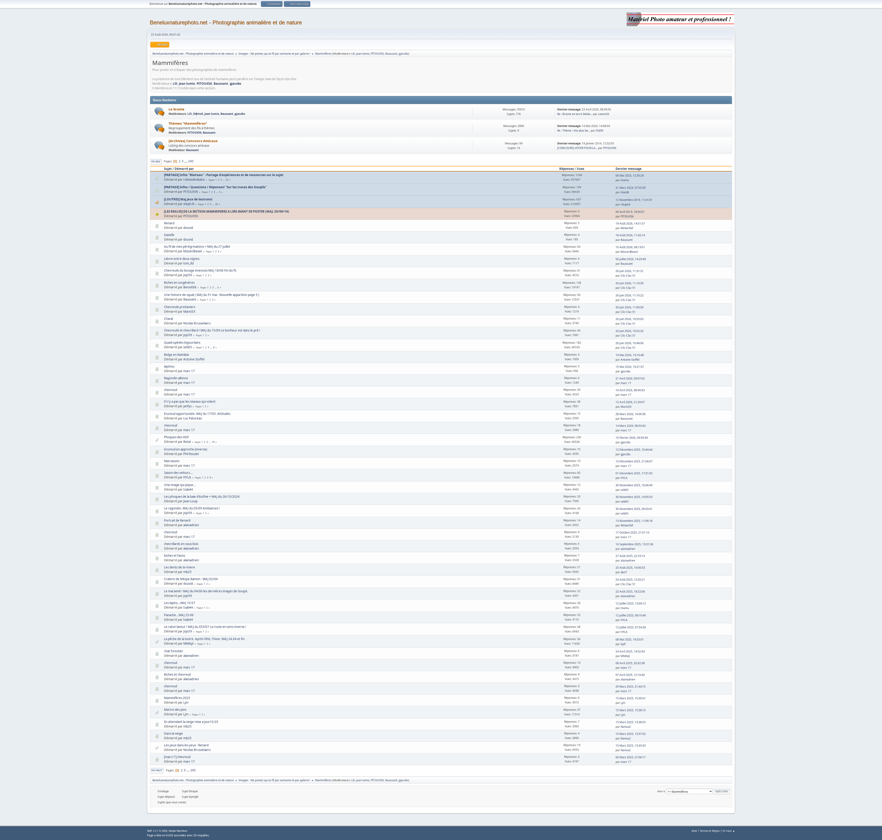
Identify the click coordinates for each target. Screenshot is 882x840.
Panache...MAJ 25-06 (179, 615)
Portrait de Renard (177, 520)
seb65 (187, 347)
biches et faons (174, 555)
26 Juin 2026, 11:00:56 (630, 307)
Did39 (599, 130)
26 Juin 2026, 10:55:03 (630, 319)
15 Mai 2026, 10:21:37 (630, 367)
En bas (155, 161)
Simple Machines (178, 830)
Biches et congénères (179, 283)
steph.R (188, 204)
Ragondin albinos (176, 378)
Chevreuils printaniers (179, 307)
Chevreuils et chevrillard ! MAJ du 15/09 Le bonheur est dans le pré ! (212, 330)
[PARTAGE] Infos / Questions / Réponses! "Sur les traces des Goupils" (215, 187)
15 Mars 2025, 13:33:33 (631, 745)
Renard (169, 223)
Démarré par (184, 169)
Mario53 (189, 311)
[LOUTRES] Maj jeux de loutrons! (188, 199)
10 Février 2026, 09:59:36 (632, 438)
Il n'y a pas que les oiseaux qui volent (189, 401)
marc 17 (189, 371)
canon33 (603, 114)
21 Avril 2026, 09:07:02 (630, 378)
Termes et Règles (710, 830)
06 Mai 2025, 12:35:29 (630, 175)
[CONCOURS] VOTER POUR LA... (577, 148)
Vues (580, 169)
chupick (625, 204)
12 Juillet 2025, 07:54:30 (631, 627)
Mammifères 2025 (177, 698)
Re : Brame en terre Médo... (574, 114)
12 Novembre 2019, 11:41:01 (634, 200)
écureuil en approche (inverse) (185, 449)
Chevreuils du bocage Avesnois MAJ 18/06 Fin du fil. (200, 270)
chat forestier (173, 651)
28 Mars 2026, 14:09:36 (631, 414)
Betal (187, 442)
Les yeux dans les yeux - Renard (186, 745)
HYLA (187, 477)
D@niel (198, 114)
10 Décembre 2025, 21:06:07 (634, 461)
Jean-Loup (190, 501)
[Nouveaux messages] (159, 112)
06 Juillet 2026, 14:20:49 (631, 259)
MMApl (188, 643)
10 (213, 442)
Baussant (391, 54)
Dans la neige (173, 733)
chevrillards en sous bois (181, 544)
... (186, 161)
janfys (187, 406)
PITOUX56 (377, 54)
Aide (694, 830)
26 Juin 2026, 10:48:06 (630, 343)
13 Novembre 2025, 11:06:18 (634, 521)
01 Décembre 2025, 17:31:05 (634, 473)
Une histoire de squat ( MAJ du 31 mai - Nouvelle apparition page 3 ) (211, 295)
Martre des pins (175, 710)
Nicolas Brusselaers (197, 323)
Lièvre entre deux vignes (181, 259)
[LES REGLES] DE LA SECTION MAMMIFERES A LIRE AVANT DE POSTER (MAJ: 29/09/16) (226, 211)
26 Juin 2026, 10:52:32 (630, 331)
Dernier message (629, 169)
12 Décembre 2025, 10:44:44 (634, 450)
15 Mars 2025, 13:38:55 (631, 722)
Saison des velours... (178, 473)
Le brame (176, 109)
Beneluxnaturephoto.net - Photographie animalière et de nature (226, 22)
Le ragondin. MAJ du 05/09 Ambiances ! (192, 508)
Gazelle (169, 235)
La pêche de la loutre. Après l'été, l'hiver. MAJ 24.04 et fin (204, 639)
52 (227, 179)
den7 (624, 572)
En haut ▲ (729, 830)
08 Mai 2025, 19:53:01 (630, 639)
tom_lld (188, 263)
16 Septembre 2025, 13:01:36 (634, 544)
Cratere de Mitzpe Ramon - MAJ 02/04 (191, 579)
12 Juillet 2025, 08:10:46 (631, 615)
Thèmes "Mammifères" (188, 123)
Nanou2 (626, 727)
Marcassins (171, 461)
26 (216, 204)
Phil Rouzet (191, 454)
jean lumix (362, 54)
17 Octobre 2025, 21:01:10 (632, 532)
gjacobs (403, 54)
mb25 (187, 572)
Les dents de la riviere (179, 567)
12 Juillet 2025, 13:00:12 (631, 603)
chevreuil (170, 390)
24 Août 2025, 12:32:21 (630, 580)
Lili (353, 54)
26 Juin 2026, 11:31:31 (630, 271)
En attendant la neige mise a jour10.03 (191, 722)
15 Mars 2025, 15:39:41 (631, 698)
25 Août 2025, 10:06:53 (630, 568)
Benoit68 (189, 287)
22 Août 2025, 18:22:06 (630, 591)
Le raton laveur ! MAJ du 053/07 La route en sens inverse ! (205, 627)
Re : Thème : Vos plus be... (573, 130)
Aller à (661, 791)
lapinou (169, 366)
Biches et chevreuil (177, 674)
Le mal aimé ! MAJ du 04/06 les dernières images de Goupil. (206, 591)
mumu (625, 180)
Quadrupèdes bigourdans (182, 342)
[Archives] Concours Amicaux (193, 140)
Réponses (566, 169)
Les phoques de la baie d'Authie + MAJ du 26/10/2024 (202, 496)
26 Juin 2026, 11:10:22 (630, 295)
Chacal (168, 319)
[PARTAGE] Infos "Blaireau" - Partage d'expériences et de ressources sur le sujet (223, 175)
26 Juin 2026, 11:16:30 (630, 283)
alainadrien (191, 525)
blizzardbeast (192, 251)
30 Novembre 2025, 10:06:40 (634, 485)
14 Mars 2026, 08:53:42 (631, 426)
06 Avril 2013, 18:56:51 (630, 212)
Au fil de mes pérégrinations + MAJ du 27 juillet (197, 246)
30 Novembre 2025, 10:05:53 (634, 497)
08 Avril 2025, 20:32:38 (630, 663)
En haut (156, 770)
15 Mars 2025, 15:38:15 (631, 710)
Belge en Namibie (176, 355)
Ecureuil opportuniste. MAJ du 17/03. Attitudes (197, 414)
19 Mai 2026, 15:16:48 (630, 355)
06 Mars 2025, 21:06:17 (631, 757)
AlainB (625, 192)
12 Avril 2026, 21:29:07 (630, 402)
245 (191, 161)
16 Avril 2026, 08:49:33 (630, 390)
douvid (188, 228)
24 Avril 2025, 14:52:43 (630, 651)
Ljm (185, 702)
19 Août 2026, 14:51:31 (630, 223)
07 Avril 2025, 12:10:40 (630, 675)
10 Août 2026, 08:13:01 (630, 247)
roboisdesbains (194, 179)
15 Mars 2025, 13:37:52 (631, 734)
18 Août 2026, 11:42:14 (630, 235)
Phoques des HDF (176, 437)
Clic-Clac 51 (628, 276)
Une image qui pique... (180, 485)
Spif (623, 644)
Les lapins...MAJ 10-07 (179, 603)
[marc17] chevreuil (177, 757)
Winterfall (627, 228)
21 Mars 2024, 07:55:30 (631, 188)
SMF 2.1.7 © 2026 (157, 830)
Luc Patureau (192, 418)
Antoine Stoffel (193, 359)
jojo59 (187, 275)
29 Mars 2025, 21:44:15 (631, 686)
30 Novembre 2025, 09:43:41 (634, 509)
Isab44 (188, 489)
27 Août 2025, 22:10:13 (630, 556)
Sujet (168, 169)
